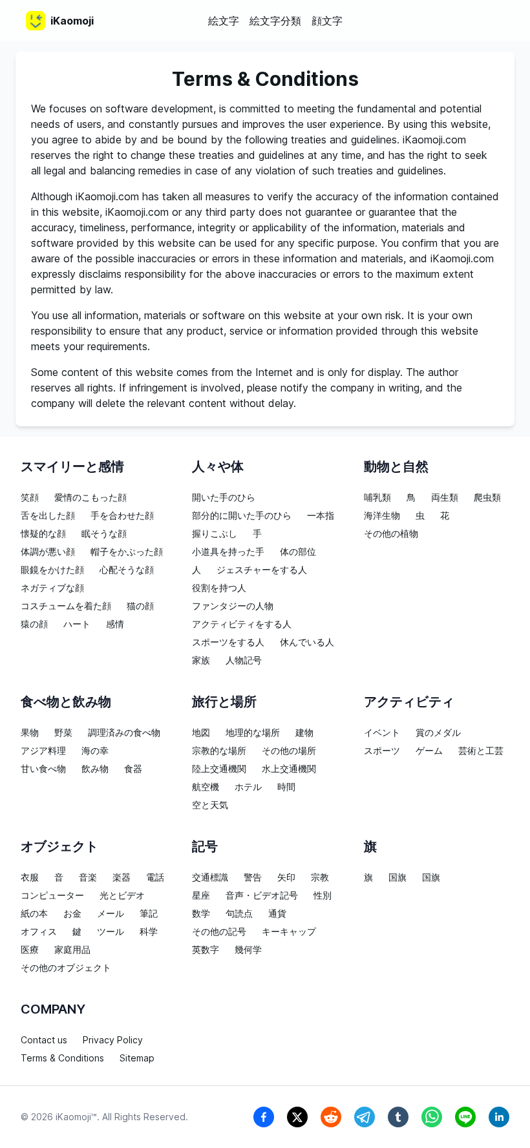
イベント (382, 732)
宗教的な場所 (219, 750)
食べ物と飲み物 (66, 701)
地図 (201, 732)
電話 (155, 876)
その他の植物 (391, 533)
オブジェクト (59, 846)
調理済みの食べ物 (124, 732)
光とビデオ (122, 895)
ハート (76, 623)
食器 (133, 768)
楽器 (121, 876)
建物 (304, 732)
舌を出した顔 (48, 515)
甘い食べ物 (43, 768)
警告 (253, 876)
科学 (149, 931)
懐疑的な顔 (43, 533)
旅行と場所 (224, 701)
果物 (30, 732)
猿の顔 (34, 623)
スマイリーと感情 (72, 466)
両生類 (444, 497)
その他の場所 (289, 750)
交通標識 (210, 876)
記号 (205, 846)
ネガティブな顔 (52, 587)
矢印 (286, 876)
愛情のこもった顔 (90, 497)
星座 (201, 895)
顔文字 (327, 20)
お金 (72, 913)
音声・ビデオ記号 (262, 895)
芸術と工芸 (481, 750)
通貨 (277, 913)
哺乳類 (377, 497)
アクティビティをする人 (242, 623)
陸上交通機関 (219, 768)
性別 (322, 895)
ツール (110, 931)
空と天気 (210, 804)
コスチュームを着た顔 (66, 605)
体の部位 (298, 551)
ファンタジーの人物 (232, 605)
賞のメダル (438, 732)
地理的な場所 (253, 732)
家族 (201, 659)
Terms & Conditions (62, 1057)
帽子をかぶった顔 (126, 551)
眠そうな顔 (104, 533)
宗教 (320, 876)
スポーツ (382, 750)
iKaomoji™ (76, 1116)
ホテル (248, 786)
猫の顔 (140, 605)
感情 (115, 623)
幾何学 (248, 949)
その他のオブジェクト (66, 967)
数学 (201, 913)
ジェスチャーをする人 (262, 569)
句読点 (239, 913)
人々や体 (218, 466)
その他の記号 (219, 931)
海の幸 (95, 750)
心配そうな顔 (127, 569)
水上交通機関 (289, 768)
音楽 (88, 876)
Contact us (44, 1039)
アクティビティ (409, 701)
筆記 (149, 913)
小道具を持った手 (228, 551)
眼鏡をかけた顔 (52, 569)
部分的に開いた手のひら (242, 515)
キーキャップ (289, 931)
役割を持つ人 (219, 587)
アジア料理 (43, 750)
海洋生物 (382, 515)
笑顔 (30, 497)
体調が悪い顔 (48, 551)
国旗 (397, 876)
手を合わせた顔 (122, 515)
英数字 (205, 949)
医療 (30, 949)
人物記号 (244, 659)
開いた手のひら (223, 497)
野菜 (63, 732)
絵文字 (223, 20)
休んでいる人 (307, 641)
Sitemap (137, 1057)
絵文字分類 (275, 20)
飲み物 (95, 768)
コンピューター (52, 895)
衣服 (30, 876)
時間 (286, 786)
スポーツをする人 (228, 641)
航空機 (205, 786)
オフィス (39, 931)
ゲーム (429, 750)
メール (110, 913)
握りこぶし (214, 533)
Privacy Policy (113, 1039)
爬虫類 (487, 497)
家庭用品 (72, 949)
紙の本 (34, 913)
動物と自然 (396, 466)
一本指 (320, 515)
